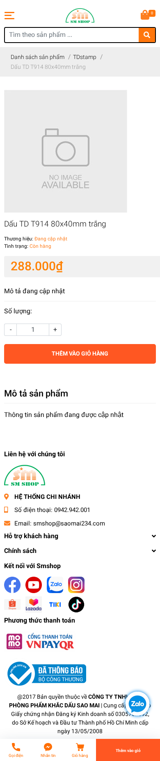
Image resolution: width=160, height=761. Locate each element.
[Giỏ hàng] (146, 15)
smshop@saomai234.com (69, 523)
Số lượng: (18, 311)
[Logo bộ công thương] (45, 673)
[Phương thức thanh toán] (39, 641)
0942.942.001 (72, 510)
